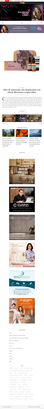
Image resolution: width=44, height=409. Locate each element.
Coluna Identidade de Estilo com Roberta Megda (18, 337)
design (23, 377)
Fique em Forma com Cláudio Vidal (16, 348)
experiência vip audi (14, 382)
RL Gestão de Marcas (38, 406)
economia (29, 377)
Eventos (10, 345)
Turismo (26, 398)
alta (21, 368)
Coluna (10, 332)
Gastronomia (13, 384)
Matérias (11, 351)
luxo (20, 389)
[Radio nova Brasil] (22, 32)
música (11, 391)
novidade (28, 391)
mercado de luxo (27, 389)
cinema (31, 375)
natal (16, 391)
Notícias (22, 87)
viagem (31, 398)
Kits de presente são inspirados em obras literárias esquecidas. (22, 91)
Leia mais (22, 111)
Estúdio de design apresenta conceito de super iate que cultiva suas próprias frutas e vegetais (34, 142)
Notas (10, 353)
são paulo (12, 398)
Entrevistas (11, 343)
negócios (22, 391)
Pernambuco (12, 394)
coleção (12, 377)
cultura (18, 377)
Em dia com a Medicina (13, 340)
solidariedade (18, 396)
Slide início (11, 358)
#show (16, 368)
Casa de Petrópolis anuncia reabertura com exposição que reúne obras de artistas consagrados (8, 142)
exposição (23, 382)
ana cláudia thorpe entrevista (17, 370)
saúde (11, 396)
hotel (19, 384)
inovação (25, 384)
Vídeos (10, 361)
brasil (26, 375)
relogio (31, 394)
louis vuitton (13, 389)
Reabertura (20, 394)
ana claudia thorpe (28, 368)
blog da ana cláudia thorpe (16, 375)
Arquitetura (29, 370)
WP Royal (9, 406)
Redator (4, 123)
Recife (26, 394)
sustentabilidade (27, 396)
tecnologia (19, 398)
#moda (11, 368)
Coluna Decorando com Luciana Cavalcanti (17, 335)
